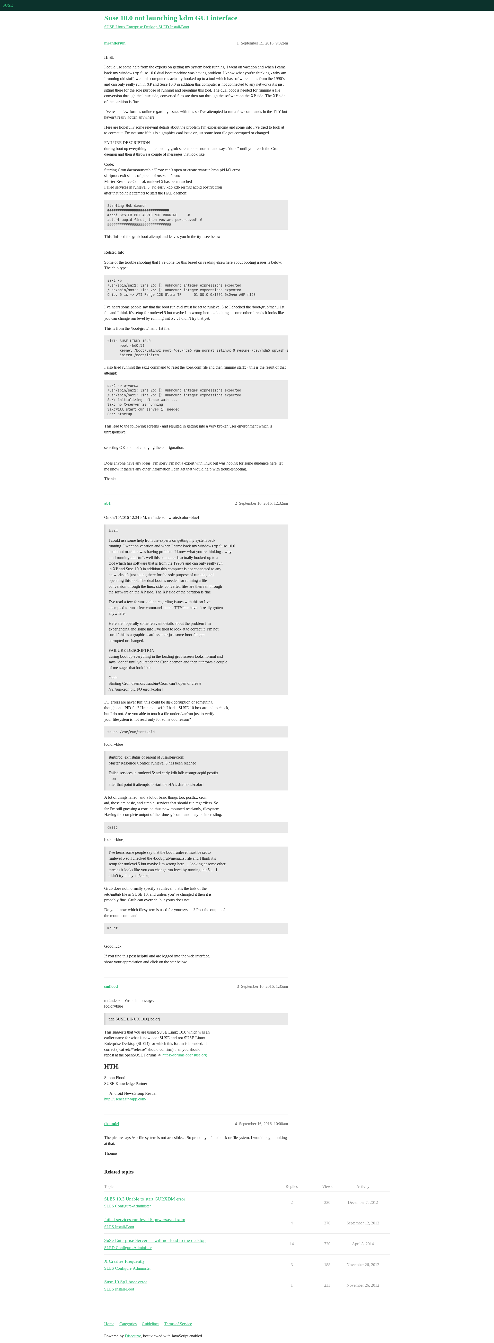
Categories (128, 1324)
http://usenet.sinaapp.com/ (125, 1099)
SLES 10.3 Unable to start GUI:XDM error (144, 1199)
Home (109, 1324)
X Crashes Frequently (124, 1261)
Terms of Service (178, 1324)
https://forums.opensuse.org (184, 1055)
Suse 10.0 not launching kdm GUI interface (170, 18)
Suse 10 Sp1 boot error (125, 1281)
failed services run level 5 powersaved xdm (144, 1219)
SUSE (8, 5)
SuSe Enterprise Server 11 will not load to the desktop (155, 1240)
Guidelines (150, 1324)
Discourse (133, 1336)
